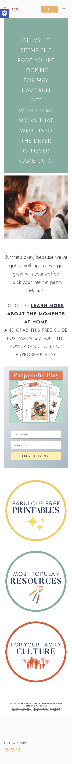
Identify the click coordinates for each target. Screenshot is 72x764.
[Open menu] (64, 9)
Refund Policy (36, 711)
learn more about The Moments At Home (36, 313)
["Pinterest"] (18, 749)
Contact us (54, 711)
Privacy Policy (21, 708)
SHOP (49, 9)
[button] (4, 13)
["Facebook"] (6, 749)
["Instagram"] (12, 749)
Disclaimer (41, 708)
